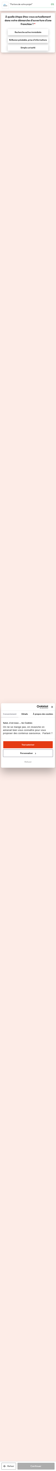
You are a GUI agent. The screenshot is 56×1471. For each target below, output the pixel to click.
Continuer (36, 1466)
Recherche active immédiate (28, 32)
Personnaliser (26, 753)
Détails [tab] (24, 714)
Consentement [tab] (9, 714)
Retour (10, 1466)
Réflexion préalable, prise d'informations (28, 40)
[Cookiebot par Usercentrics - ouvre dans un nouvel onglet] (37, 707)
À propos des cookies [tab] (43, 714)
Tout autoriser (28, 744)
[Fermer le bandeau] (52, 707)
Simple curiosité (28, 47)
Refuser (28, 762)
